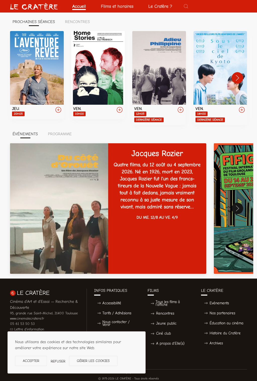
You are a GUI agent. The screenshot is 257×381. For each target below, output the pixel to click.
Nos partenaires (222, 313)
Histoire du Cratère (225, 333)
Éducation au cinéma (226, 323)
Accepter (31, 361)
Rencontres (165, 313)
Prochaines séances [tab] (34, 22)
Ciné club (163, 333)
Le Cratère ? (160, 6)
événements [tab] (25, 134)
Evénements (219, 303)
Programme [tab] (60, 134)
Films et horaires (117, 6)
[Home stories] (98, 75)
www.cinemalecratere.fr (27, 318)
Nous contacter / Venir (116, 323)
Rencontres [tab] (77, 22)
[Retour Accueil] (34, 6)
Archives (216, 343)
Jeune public (166, 323)
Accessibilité (111, 303)
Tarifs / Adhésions (116, 313)
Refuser (58, 361)
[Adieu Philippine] (159, 78)
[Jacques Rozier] (108, 208)
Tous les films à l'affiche (168, 303)
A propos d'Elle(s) (170, 343)
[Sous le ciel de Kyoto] (220, 78)
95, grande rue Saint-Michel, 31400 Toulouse (44, 313)
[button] (185, 6)
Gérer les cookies (93, 361)
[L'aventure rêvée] (37, 75)
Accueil (79, 6)
